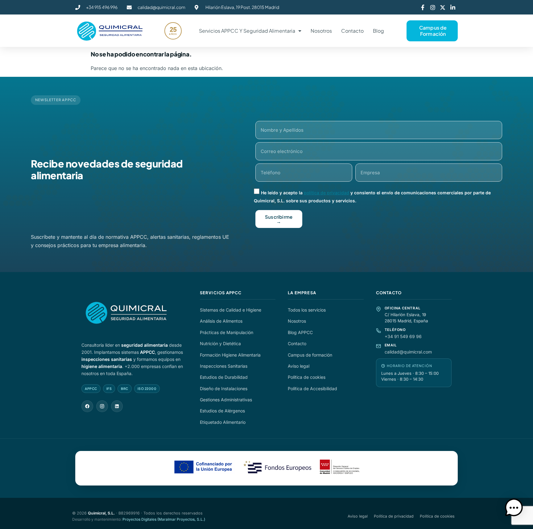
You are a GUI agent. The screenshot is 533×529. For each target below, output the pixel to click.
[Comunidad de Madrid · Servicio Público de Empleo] (340, 468)
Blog (378, 30)
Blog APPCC (300, 332)
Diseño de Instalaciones (223, 388)
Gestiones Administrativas (226, 399)
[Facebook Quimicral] (87, 406)
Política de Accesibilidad (312, 388)
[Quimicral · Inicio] (134, 313)
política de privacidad (326, 192)
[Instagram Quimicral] (102, 406)
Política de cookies (306, 377)
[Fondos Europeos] (277, 468)
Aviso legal (298, 366)
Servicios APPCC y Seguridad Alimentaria (247, 30)
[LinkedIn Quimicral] (117, 406)
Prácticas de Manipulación (226, 332)
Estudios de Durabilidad (224, 377)
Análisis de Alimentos (221, 321)
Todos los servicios (307, 309)
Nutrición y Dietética (220, 343)
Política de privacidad (394, 516)
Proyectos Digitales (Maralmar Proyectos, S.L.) (163, 519)
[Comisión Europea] (204, 468)
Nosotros (321, 30)
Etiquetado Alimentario (223, 422)
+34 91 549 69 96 (403, 336)
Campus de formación (310, 354)
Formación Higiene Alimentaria (230, 354)
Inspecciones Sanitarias (223, 366)
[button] (514, 509)
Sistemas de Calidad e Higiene (230, 309)
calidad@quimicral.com (408, 351)
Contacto (352, 30)
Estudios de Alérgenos (222, 410)
